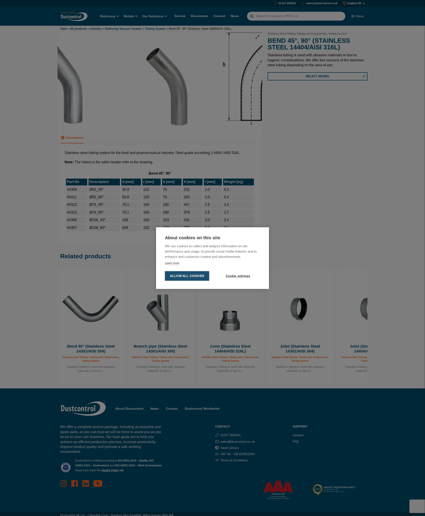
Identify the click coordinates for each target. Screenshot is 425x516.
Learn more (172, 263)
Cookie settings (238, 276)
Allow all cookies (187, 276)
